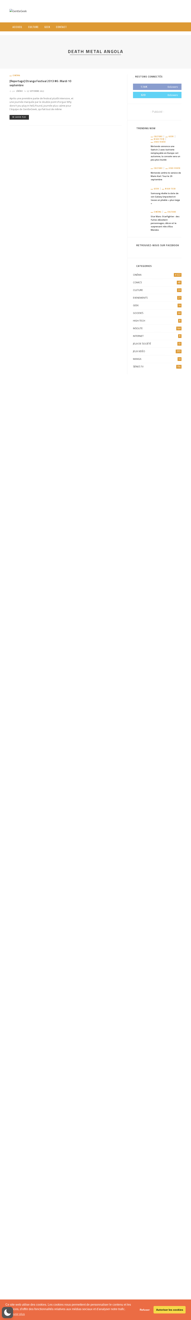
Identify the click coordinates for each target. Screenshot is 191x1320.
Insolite (157, 328)
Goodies (157, 313)
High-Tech (159, 139)
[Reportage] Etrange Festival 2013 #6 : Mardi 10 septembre (40, 83)
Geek (47, 27)
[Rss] (169, 27)
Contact (61, 27)
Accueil (17, 27)
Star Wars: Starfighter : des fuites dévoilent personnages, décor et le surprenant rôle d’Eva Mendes (165, 223)
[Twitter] (164, 27)
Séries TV (157, 366)
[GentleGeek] (18, 11)
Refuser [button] (145, 1309)
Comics (157, 282)
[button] (7, 1312)
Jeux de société (157, 343)
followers (172, 86)
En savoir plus (19, 117)
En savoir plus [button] (15, 1314)
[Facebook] (159, 27)
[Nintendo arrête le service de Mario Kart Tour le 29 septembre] (140, 174)
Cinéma (16, 75)
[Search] (177, 23)
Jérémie (19, 91)
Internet (157, 336)
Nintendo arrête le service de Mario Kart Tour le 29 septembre (166, 176)
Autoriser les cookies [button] (169, 1309)
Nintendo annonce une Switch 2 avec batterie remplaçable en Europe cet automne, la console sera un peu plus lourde (165, 152)
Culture (33, 27)
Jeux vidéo (160, 142)
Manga (157, 359)
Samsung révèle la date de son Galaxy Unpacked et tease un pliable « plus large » (165, 198)
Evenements (157, 297)
